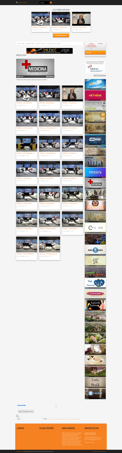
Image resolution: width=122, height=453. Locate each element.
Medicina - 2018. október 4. (70, 229)
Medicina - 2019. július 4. (69, 153)
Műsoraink (121, 452)
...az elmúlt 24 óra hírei (40, 43)
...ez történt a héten (50, 43)
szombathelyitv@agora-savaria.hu (93, 439)
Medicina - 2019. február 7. (47, 203)
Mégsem (21, 411)
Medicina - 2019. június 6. (24, 178)
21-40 (48, 419)
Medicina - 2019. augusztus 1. (48, 153)
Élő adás (88, 53)
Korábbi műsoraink (61, 35)
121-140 (68, 419)
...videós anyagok (20, 43)
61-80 (55, 419)
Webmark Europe (102, 451)
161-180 (78, 419)
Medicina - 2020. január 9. (80, 27)
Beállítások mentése (28, 411)
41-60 (52, 419)
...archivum (58, 43)
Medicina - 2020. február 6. (60, 27)
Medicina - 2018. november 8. (48, 229)
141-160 (73, 419)
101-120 (64, 419)
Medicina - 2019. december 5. (25, 128)
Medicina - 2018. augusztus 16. (48, 254)
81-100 (59, 419)
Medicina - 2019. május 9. (47, 178)
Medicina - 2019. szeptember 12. (26, 153)
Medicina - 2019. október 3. (70, 128)
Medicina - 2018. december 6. (25, 229)
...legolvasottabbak (30, 43)
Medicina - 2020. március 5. (39, 27)
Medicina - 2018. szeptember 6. (25, 254)
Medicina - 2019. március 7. (24, 203)
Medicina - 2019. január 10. (70, 203)
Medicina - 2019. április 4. (70, 178)
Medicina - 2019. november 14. (48, 128)
